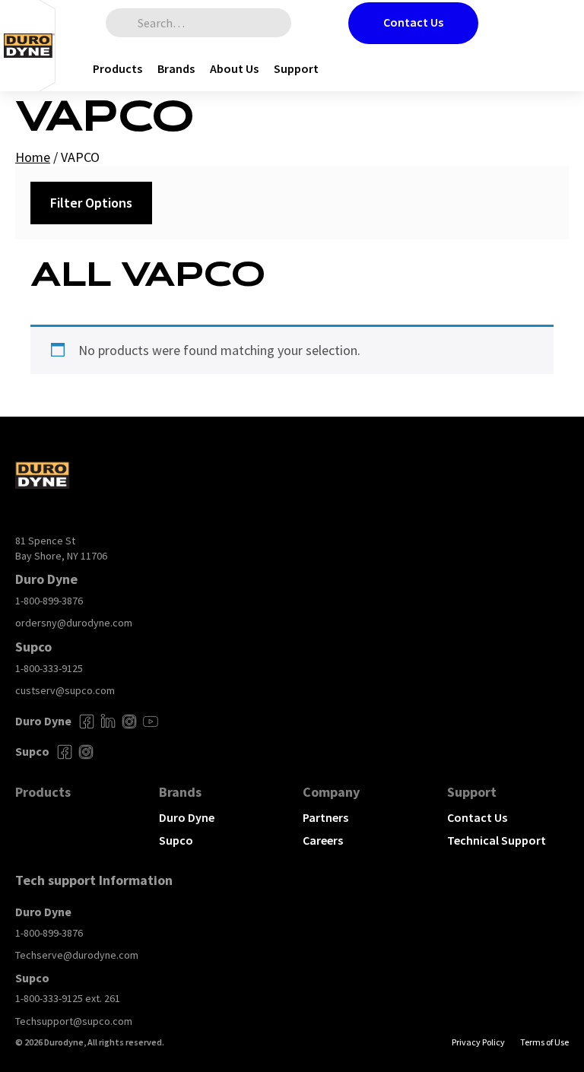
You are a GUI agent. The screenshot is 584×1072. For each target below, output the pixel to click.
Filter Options (91, 202)
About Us (234, 68)
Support (296, 68)
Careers (323, 840)
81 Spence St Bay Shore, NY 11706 (61, 548)
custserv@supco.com (65, 690)
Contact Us (413, 22)
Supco (176, 840)
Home (32, 157)
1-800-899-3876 (49, 600)
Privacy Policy (478, 1042)
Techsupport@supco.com (73, 1021)
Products (117, 68)
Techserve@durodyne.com (76, 955)
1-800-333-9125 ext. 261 (67, 998)
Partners (325, 817)
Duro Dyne (186, 817)
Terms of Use (544, 1042)
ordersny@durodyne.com (73, 623)
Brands (176, 68)
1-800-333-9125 (49, 668)
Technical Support (496, 840)
